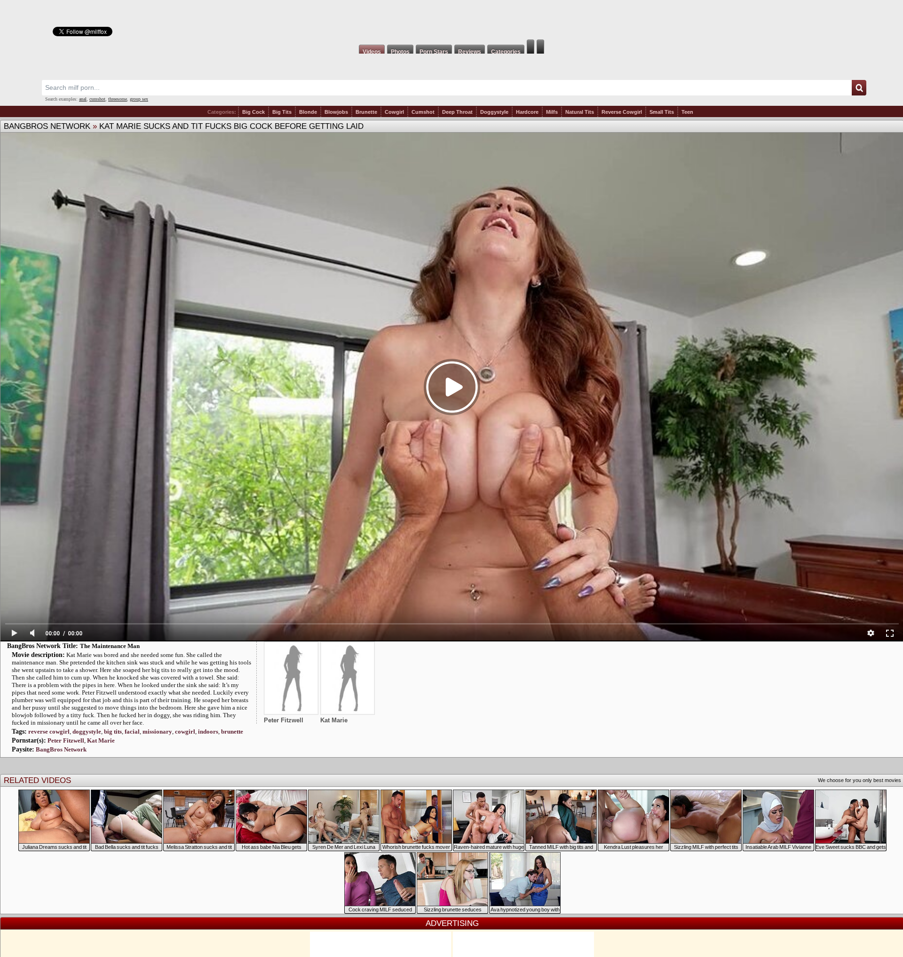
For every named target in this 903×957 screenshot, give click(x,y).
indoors (208, 731)
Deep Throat (457, 112)
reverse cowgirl (49, 731)
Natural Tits (579, 112)
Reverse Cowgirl (622, 112)
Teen (687, 112)
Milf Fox (451, 20)
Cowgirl (394, 112)
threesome (117, 99)
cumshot (97, 99)
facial (132, 731)
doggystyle (86, 731)
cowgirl (185, 731)
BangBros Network (47, 126)
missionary (157, 731)
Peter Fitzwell (66, 740)
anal (83, 99)
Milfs (552, 112)
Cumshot (423, 112)
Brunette (366, 112)
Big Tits (282, 112)
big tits (113, 731)
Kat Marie (101, 740)
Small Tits (662, 112)
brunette (232, 731)
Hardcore (527, 112)
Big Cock (253, 112)
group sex (139, 99)
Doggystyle (494, 112)
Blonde (308, 112)
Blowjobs (336, 112)
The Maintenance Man (110, 645)
